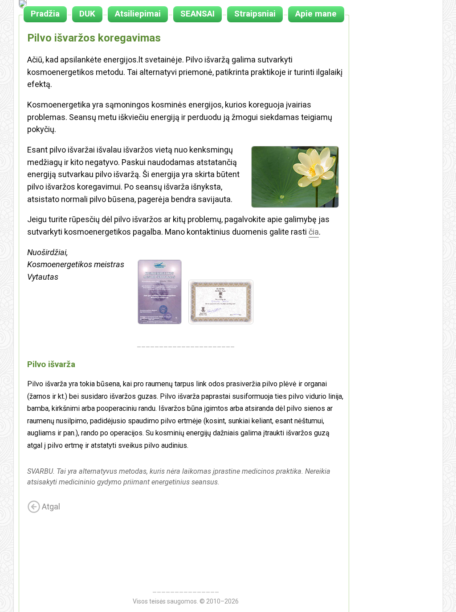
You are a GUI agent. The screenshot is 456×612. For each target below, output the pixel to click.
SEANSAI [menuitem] (197, 13)
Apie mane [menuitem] (316, 13)
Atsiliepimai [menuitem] (138, 13)
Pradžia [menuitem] (45, 13)
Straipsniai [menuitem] (255, 13)
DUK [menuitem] (87, 13)
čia (314, 231)
